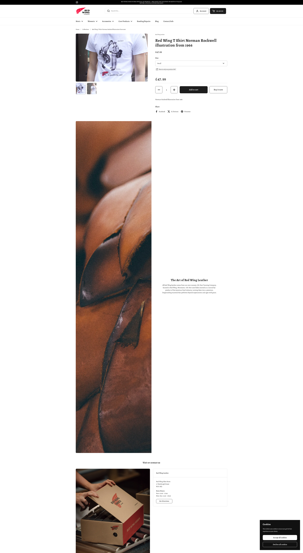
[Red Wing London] (83, 11)
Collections (85, 29)
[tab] (190, 473)
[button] (218, 11)
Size (156, 58)
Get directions (164, 501)
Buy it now (218, 89)
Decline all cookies (280, 544)
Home (77, 29)
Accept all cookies (280, 537)
